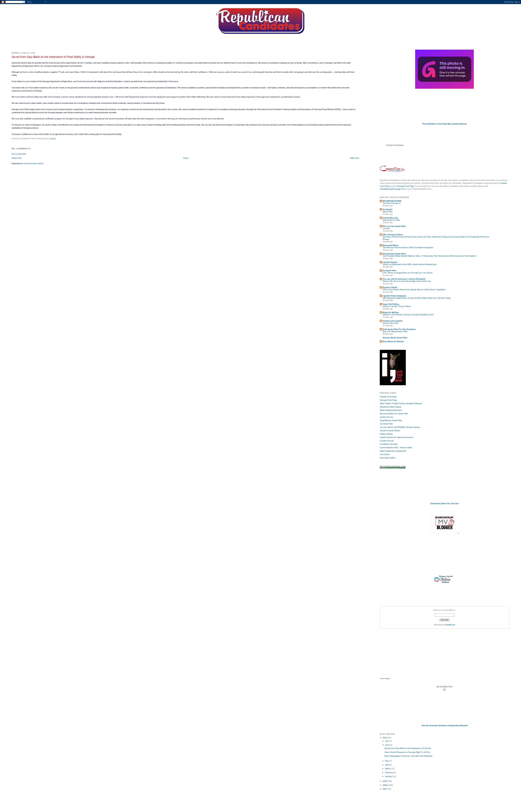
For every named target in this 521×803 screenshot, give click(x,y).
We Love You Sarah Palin (394, 226)
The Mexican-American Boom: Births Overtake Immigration (408, 248)
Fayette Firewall (386, 441)
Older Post (354, 158)
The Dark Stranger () (392, 203)
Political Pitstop (386, 434)
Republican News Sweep (390, 407)
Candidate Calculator (389, 444)
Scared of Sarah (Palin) (390, 430)
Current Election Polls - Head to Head (396, 447)
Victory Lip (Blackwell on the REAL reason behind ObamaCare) (410, 264)
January (389, 776)
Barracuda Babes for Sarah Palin (394, 413)
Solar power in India (391, 220)
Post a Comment (19, 154)
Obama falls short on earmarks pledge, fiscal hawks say (407, 281)
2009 (385, 781)
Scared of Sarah (390, 287)
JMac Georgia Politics (393, 234)
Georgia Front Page (405, 186)
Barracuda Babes (390, 245)
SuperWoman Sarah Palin (391, 420)
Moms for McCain (391, 312)
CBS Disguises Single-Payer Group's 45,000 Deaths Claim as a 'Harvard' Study (417, 298)
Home (185, 158)
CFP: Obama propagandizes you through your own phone (407, 273)
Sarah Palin (388, 212)
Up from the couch (390, 323)
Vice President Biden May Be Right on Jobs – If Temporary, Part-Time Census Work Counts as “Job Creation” (429, 256)
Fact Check (385, 454)
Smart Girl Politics (391, 304)
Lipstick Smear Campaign (394, 296)
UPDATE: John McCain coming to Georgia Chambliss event (408, 315)
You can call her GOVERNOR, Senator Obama (400, 427)
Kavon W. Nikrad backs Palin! (395, 331)
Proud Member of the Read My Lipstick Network (444, 124)
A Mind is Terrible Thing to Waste (397, 306)
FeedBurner (450, 625)
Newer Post (17, 158)
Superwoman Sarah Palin (394, 254)
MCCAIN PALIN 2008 (392, 201)
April (387, 765)
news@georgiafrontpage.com (392, 189)
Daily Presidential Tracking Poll (393, 451)
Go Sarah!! (388, 209)
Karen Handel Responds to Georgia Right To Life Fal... (408, 752)
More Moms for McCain (393, 341)
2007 (385, 789)
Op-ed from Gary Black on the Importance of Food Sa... (408, 748)
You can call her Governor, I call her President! (404, 279)
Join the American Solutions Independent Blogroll (444, 725)
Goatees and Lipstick (392, 321)
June (387, 745)
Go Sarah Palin (389, 270)
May (387, 761)
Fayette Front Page (388, 397)
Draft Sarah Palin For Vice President (399, 329)
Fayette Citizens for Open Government (396, 437)
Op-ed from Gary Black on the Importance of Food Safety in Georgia (53, 56)
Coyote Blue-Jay (390, 218)
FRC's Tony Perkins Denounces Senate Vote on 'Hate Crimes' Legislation (414, 290)
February (389, 772)
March (388, 768)
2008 (385, 785)
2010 (385, 738)
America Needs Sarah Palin (395, 338)
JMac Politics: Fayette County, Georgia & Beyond (401, 403)
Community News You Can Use (444, 503)
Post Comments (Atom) (33, 163)
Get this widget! (385, 678)
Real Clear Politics (387, 458)
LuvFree (386, 228)
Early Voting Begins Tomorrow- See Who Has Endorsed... (409, 756)
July (387, 741)
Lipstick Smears (390, 262)
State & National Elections (391, 410)
